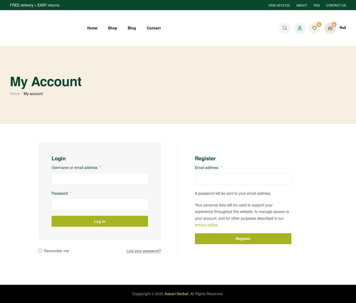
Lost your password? (144, 250)
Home (92, 27)
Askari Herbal (176, 293)
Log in (100, 221)
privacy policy (206, 224)
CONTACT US (336, 5)
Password (61, 193)
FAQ (317, 5)
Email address (208, 167)
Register (243, 238)
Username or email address (76, 167)
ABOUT (301, 5)
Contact (154, 27)
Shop (112, 27)
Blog (132, 27)
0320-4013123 (279, 5)
